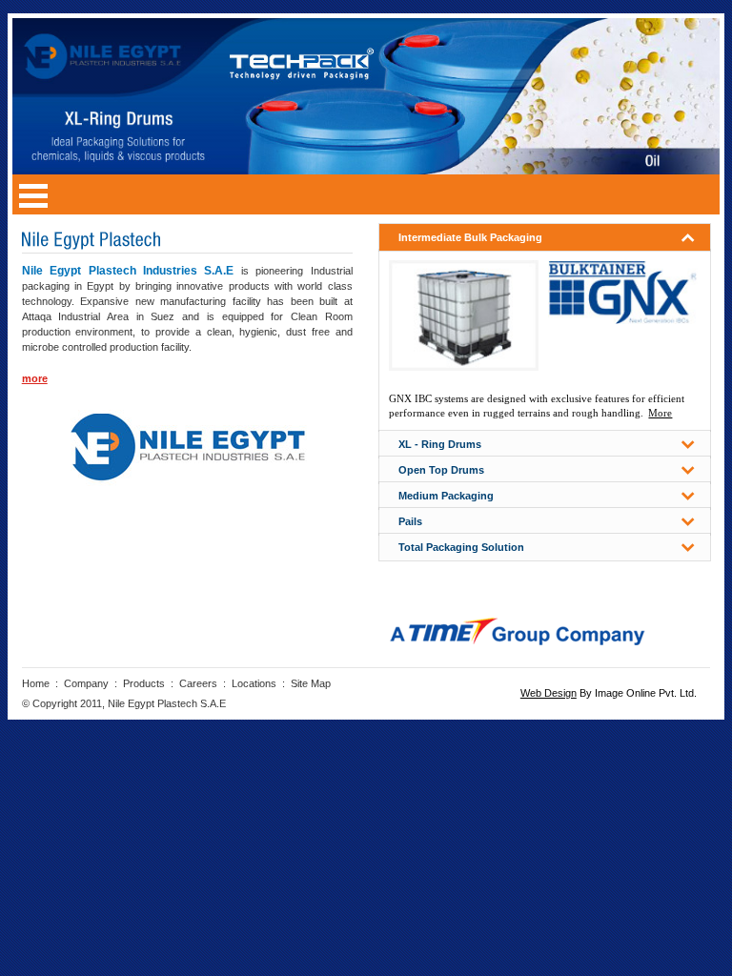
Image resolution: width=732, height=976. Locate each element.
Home (36, 683)
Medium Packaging (446, 495)
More (660, 412)
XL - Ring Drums (439, 444)
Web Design (548, 693)
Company (86, 683)
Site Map (311, 683)
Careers (198, 683)
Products (144, 683)
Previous (698, 116)
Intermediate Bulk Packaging (470, 237)
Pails (410, 521)
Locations (254, 683)
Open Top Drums (441, 470)
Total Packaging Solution (461, 547)
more (35, 378)
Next (698, 73)
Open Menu (33, 194)
